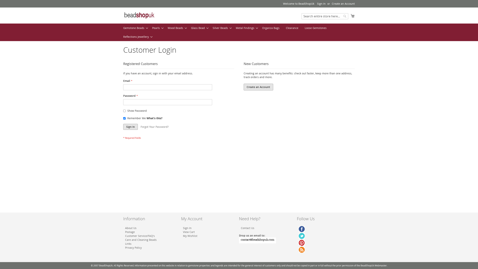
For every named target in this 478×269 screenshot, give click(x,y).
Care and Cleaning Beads (141, 240)
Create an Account (343, 3)
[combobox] (325, 16)
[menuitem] (134, 28)
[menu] (239, 32)
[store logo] (139, 15)
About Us (130, 228)
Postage (130, 232)
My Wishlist (190, 236)
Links (128, 243)
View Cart (189, 232)
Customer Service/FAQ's (140, 236)
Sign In (321, 3)
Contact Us (247, 228)
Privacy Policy (133, 247)
